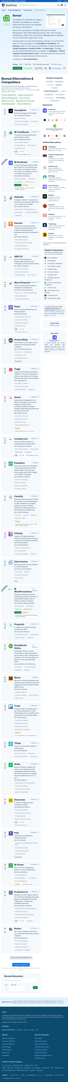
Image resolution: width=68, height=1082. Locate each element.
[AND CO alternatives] (11, 257)
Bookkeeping (59, 81)
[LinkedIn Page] (50, 68)
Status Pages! (6, 1047)
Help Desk (10, 1068)
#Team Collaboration (24, 104)
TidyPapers (53, 51)
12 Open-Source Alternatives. (15, 90)
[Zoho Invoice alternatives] (11, 562)
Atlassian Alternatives (42, 1047)
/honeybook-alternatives (11, 108)
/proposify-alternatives (10, 622)
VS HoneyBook (52, 258)
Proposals (62, 91)
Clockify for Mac (34, 48)
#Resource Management (10, 98)
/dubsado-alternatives (10, 195)
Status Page (38, 68)
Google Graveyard (41, 1052)
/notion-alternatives (9, 926)
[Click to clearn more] (34, 1001)
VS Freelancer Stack (54, 298)
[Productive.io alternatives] (11, 893)
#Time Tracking (24, 98)
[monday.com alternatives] (11, 439)
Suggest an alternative (21, 965)
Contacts (19, 1030)
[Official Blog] (45, 68)
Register (59, 1)
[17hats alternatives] (11, 744)
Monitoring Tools (22, 1070)
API (37, 1030)
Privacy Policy (14, 1075)
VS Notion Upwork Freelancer (52, 279)
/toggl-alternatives (9, 367)
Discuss (26, 1030)
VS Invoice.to (51, 287)
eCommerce (45, 1068)
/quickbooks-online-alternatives (13, 643)
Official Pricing (56, 64)
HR (52, 1068)
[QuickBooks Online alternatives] (11, 646)
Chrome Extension (8, 1044)
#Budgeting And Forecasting (25, 101)
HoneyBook (41, 43)
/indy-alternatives (8, 831)
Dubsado (16, 46)
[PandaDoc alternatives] (11, 464)
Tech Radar (38, 1038)
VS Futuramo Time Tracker (52, 291)
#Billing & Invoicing (8, 101)
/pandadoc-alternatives (10, 461)
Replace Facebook (41, 1041)
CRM (3, 1068)
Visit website (17, 68)
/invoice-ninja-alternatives (11, 337)
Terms (22, 1075)
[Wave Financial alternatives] (11, 283)
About (32, 1030)
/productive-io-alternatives (12, 890)
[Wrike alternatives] (11, 765)
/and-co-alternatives (9, 254)
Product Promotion (8, 1030)
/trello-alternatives (9, 704)
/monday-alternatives (10, 437)
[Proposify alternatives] (11, 625)
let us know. (52, 315)
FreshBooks (51, 43)
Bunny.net (39, 1075)
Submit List (5, 1052)
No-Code (8, 1065)
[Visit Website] (38, 110)
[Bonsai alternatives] (6, 18)
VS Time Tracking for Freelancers (53, 284)
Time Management (49, 97)
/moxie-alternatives (9, 675)
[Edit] (64, 68)
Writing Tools (58, 1068)
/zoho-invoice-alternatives (11, 559)
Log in (6, 985)
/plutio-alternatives (9, 304)
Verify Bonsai (56, 68)
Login (65, 1)
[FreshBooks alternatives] (11, 133)
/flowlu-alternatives (9, 863)
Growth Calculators (20, 48)
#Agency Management (25, 95)
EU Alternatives (51, 311)
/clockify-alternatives (10, 494)
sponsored (61, 1003)
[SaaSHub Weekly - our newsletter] (58, 5)
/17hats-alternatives (9, 741)
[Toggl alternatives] (11, 370)
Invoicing (58, 85)
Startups (23, 1)
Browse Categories (8, 1038)
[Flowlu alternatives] (11, 865)
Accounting (49, 81)
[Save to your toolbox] (6, 24)
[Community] (61, 5)
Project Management (51, 91)
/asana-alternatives (9, 395)
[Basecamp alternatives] (11, 800)
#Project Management (9, 95)
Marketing (27, 1068)
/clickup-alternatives (9, 531)
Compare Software (8, 1041)
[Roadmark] (11, 163)
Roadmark (53, 340)
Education (39, 1070)
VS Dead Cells (52, 275)
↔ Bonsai (33, 110)
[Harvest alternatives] (11, 224)
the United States (30, 59)
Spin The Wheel (59, 1075)
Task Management (60, 94)
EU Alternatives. (30, 90)
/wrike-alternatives (9, 762)
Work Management (54, 100)
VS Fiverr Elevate (53, 272)
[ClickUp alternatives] (11, 534)
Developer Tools (17, 1065)
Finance (32, 1070)
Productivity (55, 87)
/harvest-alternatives (10, 221)
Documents (50, 85)
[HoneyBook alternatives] (11, 111)
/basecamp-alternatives (11, 797)
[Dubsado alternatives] (11, 198)
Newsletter (5, 1055)
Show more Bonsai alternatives (21, 958)
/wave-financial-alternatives (12, 280)
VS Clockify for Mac (54, 266)
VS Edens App (52, 269)
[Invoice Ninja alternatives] (11, 340)
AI (2, 1065)
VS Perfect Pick (52, 295)
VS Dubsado (51, 260)
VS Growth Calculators (54, 263)
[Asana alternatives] (11, 398)
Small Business (49, 94)
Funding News (6, 1050)
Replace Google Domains (43, 1055)
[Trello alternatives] (11, 706)
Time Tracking (60, 97)
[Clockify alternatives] (11, 497)
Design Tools (29, 1065)
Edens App (49, 48)
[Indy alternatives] (11, 833)
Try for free (18, 185)
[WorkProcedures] (11, 589)
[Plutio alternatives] (11, 307)
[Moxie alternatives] (11, 678)
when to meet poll (15, 1078)
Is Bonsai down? (54, 325)
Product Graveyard (41, 1050)
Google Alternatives (41, 1044)
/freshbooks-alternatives (11, 130)
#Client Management (8, 104)
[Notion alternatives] (11, 929)
